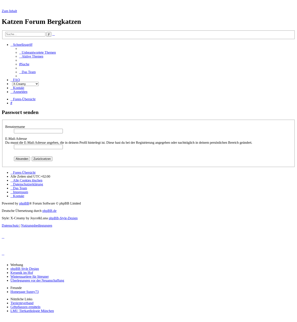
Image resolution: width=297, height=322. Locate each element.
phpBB (24, 203)
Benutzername (15, 127)
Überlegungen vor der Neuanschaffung (37, 280)
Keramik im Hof (21, 272)
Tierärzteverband (21, 303)
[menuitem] (37, 52)
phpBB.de (49, 211)
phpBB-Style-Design (63, 218)
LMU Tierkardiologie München (32, 311)
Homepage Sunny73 (24, 292)
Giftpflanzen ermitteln (25, 307)
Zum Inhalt (9, 11)
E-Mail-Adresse (16, 138)
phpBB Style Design (24, 269)
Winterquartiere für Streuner (29, 276)
